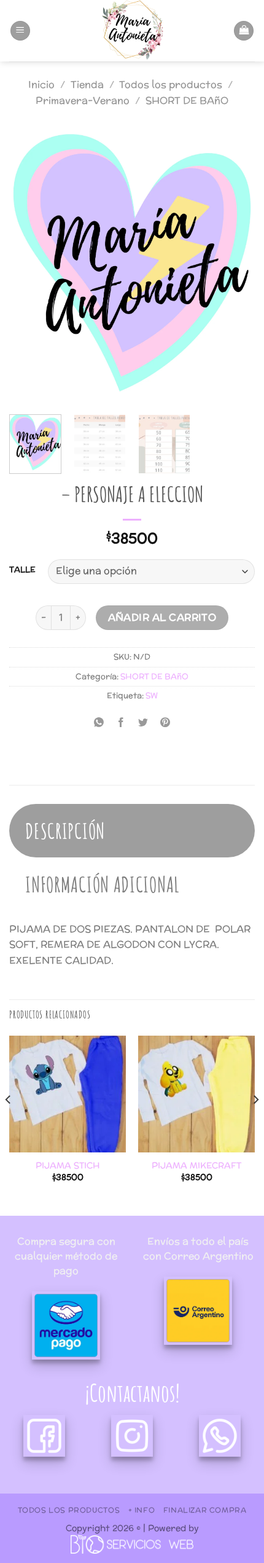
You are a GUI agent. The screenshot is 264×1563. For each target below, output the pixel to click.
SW (152, 695)
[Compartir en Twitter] (143, 724)
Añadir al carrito (162, 617)
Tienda (87, 84)
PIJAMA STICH (68, 1165)
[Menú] (20, 31)
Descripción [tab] (65, 830)
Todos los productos (170, 84)
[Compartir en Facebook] (121, 724)
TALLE (22, 569)
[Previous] (29, 266)
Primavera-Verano (83, 100)
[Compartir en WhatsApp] (98, 724)
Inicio (41, 84)
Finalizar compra (205, 1510)
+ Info (141, 1510)
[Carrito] (244, 31)
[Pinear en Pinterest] (165, 724)
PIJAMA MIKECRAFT (196, 1165)
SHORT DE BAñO (187, 100)
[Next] (234, 266)
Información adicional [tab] (102, 884)
